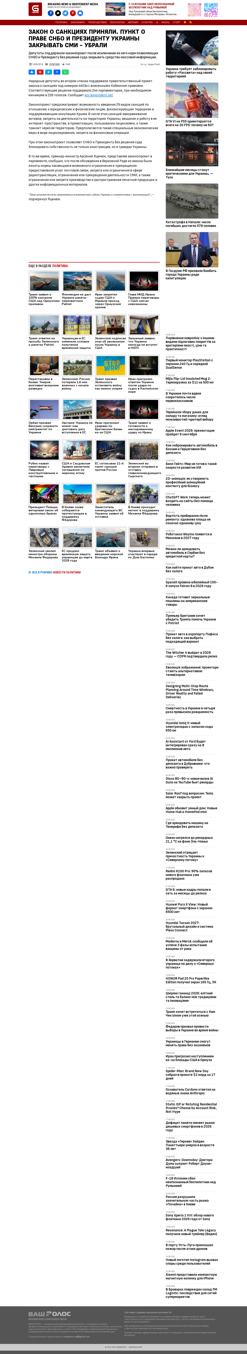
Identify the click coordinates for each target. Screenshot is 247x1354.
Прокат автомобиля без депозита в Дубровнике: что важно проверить (188, 764)
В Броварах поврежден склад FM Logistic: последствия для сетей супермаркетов (191, 1293)
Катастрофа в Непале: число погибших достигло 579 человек (191, 224)
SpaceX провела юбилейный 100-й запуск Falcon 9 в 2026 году (192, 584)
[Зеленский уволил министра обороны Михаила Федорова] (44, 537)
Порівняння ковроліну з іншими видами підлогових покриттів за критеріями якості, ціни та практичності (190, 343)
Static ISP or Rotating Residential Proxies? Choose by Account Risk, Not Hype (191, 1108)
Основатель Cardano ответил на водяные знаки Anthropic (190, 1091)
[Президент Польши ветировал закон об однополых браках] (44, 493)
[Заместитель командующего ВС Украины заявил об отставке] (110, 493)
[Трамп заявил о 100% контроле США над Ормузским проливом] (44, 281)
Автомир (133, 22)
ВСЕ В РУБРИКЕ (56, 572)
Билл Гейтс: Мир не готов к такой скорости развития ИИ (191, 466)
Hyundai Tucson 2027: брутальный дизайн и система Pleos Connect (189, 927)
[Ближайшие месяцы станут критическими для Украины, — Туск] (192, 149)
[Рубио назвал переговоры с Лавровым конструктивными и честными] (44, 449)
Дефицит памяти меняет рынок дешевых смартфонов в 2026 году (190, 1126)
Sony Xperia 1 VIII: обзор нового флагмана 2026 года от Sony (190, 1217)
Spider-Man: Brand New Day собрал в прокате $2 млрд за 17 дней (190, 1075)
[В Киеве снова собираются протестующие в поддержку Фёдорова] (77, 493)
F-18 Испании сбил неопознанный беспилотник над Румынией (191, 1182)
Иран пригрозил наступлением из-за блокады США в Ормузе (190, 1058)
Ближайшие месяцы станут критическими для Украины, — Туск (189, 174)
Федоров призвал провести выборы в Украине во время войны (192, 1028)
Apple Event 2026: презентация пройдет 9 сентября (190, 432)
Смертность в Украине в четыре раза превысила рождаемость (190, 710)
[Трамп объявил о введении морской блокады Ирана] (110, 537)
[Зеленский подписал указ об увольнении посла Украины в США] (110, 324)
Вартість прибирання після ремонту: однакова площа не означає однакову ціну (188, 519)
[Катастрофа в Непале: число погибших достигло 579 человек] (192, 201)
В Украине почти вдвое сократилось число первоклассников (183, 397)
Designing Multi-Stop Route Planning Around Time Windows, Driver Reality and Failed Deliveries (190, 691)
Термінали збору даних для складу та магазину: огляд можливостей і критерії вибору (189, 416)
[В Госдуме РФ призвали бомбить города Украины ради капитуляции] (192, 250)
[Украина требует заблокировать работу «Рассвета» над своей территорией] (192, 48)
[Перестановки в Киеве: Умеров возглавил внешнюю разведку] (44, 365)
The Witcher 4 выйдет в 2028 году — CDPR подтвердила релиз (191, 654)
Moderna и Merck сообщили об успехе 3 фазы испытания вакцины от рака (189, 945)
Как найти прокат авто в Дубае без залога (190, 569)
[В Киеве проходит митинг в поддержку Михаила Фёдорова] (144, 493)
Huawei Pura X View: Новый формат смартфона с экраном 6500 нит (189, 908)
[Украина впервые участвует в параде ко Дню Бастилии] (144, 537)
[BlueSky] (32, 72)
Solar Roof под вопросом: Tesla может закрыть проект (189, 795)
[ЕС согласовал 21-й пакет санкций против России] (110, 449)
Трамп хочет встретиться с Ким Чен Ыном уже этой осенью (190, 1013)
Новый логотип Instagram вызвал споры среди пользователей (192, 1262)
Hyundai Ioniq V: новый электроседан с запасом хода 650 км (189, 727)
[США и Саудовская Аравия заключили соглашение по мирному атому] (77, 449)
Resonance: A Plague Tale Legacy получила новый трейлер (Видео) (191, 1232)
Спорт (176, 22)
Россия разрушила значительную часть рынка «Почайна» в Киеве (187, 1201)
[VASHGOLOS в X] (58, 13)
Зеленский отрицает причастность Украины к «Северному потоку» (185, 856)
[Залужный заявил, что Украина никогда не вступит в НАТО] (144, 324)
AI (157, 22)
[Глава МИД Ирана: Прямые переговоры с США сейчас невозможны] (144, 281)
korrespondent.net (99, 95)
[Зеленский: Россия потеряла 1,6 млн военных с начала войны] (77, 365)
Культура (147, 22)
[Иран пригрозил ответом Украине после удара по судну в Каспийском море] (144, 365)
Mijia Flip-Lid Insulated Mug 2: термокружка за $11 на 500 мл (190, 380)
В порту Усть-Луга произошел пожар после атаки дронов (189, 1247)
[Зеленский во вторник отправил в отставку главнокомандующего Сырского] (144, 449)
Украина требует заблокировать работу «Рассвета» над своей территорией (191, 73)
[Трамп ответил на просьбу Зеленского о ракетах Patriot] (44, 324)
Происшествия (97, 22)
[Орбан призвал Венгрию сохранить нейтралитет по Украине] (44, 409)
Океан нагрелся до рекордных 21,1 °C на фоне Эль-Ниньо (189, 839)
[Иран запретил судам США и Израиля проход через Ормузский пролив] (110, 281)
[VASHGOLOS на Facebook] (51, 13)
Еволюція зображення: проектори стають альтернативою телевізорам (192, 671)
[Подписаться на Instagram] (195, 10)
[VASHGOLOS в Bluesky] (80, 13)
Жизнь (165, 22)
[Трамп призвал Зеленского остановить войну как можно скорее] (110, 365)
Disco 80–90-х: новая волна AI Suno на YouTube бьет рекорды (189, 780)
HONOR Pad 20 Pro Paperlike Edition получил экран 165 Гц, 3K (191, 980)
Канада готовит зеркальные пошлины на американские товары (188, 601)
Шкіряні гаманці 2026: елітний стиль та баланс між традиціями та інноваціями (191, 997)
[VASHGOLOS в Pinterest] (73, 13)
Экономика (78, 22)
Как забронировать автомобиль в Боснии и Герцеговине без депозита (191, 449)
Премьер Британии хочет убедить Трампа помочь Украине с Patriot (191, 619)
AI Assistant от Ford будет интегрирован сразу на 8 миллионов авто (186, 745)
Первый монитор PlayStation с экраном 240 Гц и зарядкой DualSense (189, 364)
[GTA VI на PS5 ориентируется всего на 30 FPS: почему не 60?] (192, 100)
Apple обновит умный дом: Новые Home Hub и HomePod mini (191, 810)
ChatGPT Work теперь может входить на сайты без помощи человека (189, 501)
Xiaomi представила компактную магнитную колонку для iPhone (191, 1276)
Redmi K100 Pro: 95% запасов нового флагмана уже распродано (189, 875)
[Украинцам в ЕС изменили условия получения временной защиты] (77, 324)
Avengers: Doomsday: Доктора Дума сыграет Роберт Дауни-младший (189, 1164)
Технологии (117, 22)
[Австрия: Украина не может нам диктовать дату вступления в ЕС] (77, 409)
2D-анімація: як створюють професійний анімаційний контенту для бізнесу (187, 482)
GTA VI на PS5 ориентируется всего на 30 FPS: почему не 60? (190, 123)
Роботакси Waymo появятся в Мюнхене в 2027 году (189, 536)
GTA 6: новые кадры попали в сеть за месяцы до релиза (188, 891)
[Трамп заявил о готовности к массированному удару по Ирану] (144, 409)
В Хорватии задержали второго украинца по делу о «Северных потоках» (190, 964)
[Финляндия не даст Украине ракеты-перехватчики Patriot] (77, 281)
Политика (61, 22)
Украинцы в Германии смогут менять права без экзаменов (188, 1043)
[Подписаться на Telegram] (211, 10)
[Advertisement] (94, 231)
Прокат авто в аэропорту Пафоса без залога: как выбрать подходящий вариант (192, 638)
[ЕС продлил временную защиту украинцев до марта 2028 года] (77, 537)
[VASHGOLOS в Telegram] (65, 13)
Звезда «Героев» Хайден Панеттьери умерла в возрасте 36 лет (190, 1145)
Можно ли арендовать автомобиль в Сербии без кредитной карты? (185, 553)
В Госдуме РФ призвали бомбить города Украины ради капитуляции (191, 275)
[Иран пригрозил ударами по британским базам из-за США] (110, 409)
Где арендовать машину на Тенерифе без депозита (187, 825)
